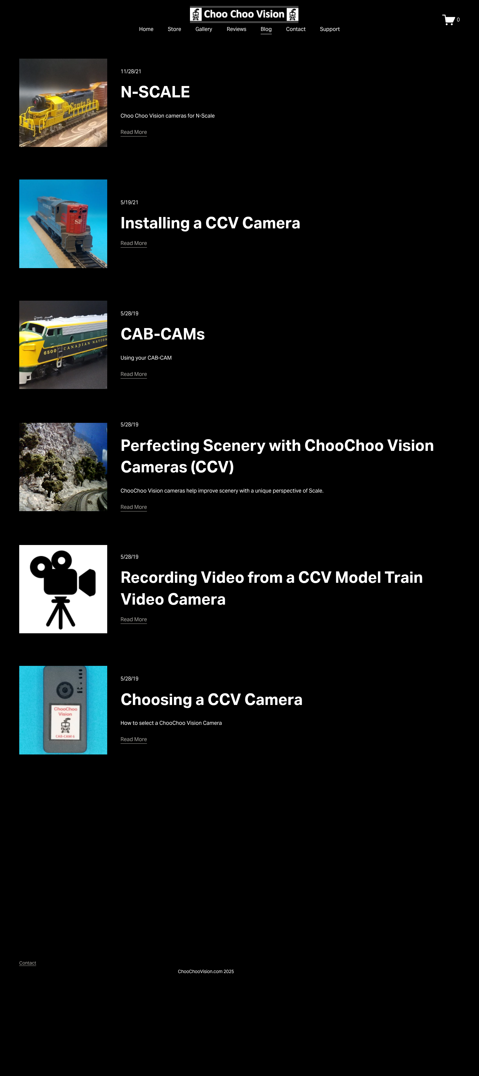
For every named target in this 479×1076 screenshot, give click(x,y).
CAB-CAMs (163, 334)
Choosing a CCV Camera (212, 699)
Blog (266, 29)
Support (330, 29)
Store (174, 29)
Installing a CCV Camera (210, 223)
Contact (296, 29)
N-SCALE (155, 92)
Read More (134, 132)
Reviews (236, 29)
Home (146, 29)
